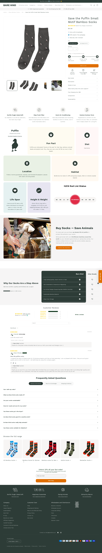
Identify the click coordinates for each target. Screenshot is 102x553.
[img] (13, 332)
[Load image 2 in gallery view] (23, 85)
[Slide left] (5, 85)
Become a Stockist (56, 505)
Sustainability (7, 510)
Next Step (51, 480)
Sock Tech (6, 513)
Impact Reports (7, 508)
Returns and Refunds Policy (34, 510)
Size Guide (30, 518)
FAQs (28, 505)
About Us (5, 505)
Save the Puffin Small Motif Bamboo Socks (37, 12)
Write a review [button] (79, 314)
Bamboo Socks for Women (31, 460)
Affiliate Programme (8, 520)
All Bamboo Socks (9, 460)
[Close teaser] (98, 283)
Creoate (53, 518)
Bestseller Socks (85, 460)
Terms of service (42, 546)
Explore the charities (64, 247)
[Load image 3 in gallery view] (34, 85)
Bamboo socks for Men (49, 460)
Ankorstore (54, 515)
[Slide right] (63, 85)
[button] (33, 5)
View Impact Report (63, 496)
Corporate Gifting (55, 510)
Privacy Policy (30, 513)
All (23, 12)
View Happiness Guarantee (39, 496)
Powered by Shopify (19, 546)
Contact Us (30, 515)
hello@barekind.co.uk (51, 532)
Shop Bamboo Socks (14, 12)
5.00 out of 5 (26, 313)
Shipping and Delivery (33, 508)
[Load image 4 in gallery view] (45, 85)
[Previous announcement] (3, 1)
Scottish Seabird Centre (15, 136)
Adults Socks (65, 460)
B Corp (5, 515)
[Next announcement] (98, 1)
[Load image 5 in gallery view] (56, 85)
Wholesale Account (56, 508)
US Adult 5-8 (73, 43)
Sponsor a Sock (55, 520)
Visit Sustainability (87, 496)
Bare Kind (13, 546)
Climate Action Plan (8, 527)
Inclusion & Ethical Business (10, 525)
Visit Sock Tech (15, 496)
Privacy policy (35, 546)
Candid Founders (7, 522)
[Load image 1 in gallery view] (12, 85)
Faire (52, 513)
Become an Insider (8, 518)
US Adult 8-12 (83, 43)
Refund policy (27, 546)
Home (5, 12)
